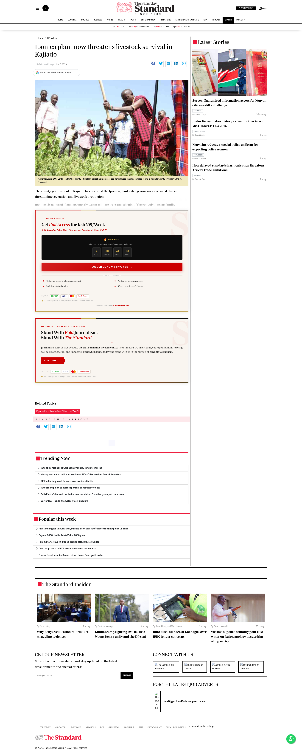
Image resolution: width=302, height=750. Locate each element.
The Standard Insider (66, 584)
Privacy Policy (155, 728)
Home (40, 38)
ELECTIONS (166, 20)
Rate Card (76, 728)
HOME (60, 20)
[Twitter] (196, 667)
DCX (102, 728)
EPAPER (228, 20)
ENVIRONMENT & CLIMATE (187, 20)
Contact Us (60, 728)
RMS (141, 728)
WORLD (110, 20)
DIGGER (239, 20)
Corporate (45, 728)
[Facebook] (167, 667)
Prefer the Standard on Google (55, 72)
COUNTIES (72, 20)
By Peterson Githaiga (45, 64)
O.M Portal (114, 728)
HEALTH (121, 20)
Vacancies (90, 728)
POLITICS (85, 20)
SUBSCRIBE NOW (245, 8)
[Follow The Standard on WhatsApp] (291, 739)
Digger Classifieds (177, 701)
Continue (52, 360)
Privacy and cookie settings (201, 726)
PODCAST (216, 20)
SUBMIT (127, 675)
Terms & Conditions (175, 728)
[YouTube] (252, 667)
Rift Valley (52, 38)
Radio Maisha (140, 27)
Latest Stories (213, 42)
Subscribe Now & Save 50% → (112, 267)
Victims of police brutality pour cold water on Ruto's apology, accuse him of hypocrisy (237, 636)
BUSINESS (98, 20)
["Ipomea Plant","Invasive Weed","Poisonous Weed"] (57, 411)
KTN (205, 20)
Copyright (129, 728)
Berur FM (183, 27)
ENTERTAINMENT (149, 20)
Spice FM (162, 27)
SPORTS (133, 20)
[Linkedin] (224, 667)
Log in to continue (121, 305)
